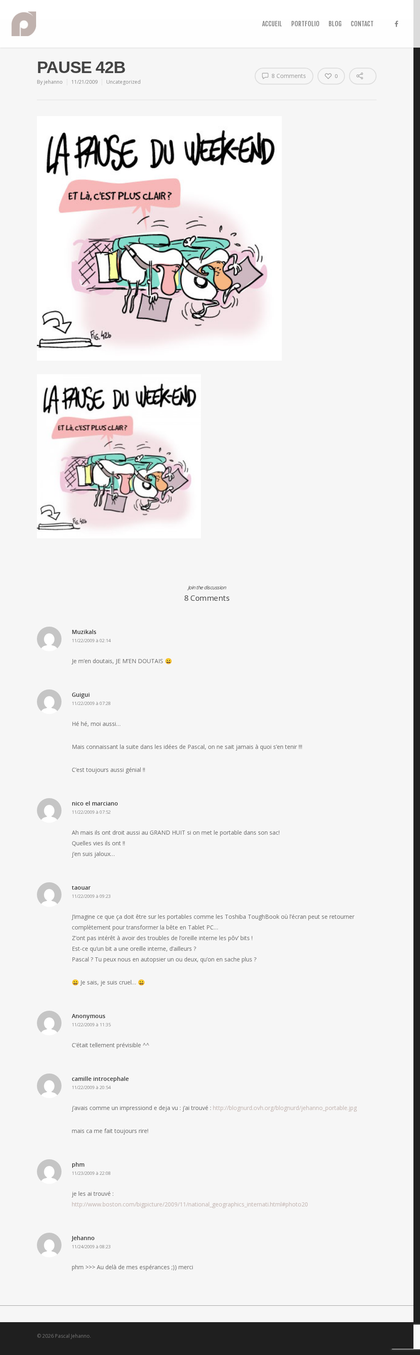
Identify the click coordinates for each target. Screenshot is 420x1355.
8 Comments (288, 76)
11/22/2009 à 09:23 (91, 896)
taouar (81, 887)
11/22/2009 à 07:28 (91, 703)
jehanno (53, 81)
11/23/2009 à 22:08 (91, 1173)
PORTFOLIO (305, 24)
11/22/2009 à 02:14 (91, 640)
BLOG (335, 24)
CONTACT (362, 24)
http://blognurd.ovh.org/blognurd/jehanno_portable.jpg (285, 1108)
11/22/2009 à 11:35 (91, 1024)
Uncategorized (123, 81)
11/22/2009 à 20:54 (91, 1087)
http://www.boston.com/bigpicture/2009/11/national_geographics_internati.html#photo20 (190, 1204)
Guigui (81, 694)
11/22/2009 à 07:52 (91, 812)
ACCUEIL (272, 24)
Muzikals (84, 632)
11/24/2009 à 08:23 (91, 1246)
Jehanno (83, 1238)
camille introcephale (100, 1079)
